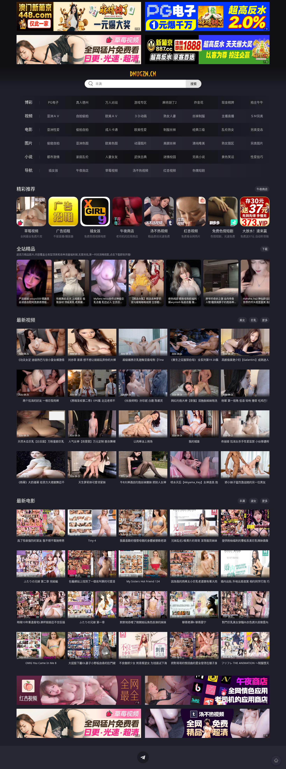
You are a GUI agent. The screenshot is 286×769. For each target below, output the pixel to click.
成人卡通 (111, 130)
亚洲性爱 (53, 130)
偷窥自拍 (53, 143)
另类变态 (257, 130)
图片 (28, 143)
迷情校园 (169, 157)
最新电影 (26, 500)
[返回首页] (276, 760)
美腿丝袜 (169, 143)
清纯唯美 (198, 143)
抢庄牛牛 (257, 102)
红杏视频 (169, 170)
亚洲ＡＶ (53, 116)
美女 (242, 320)
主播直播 (228, 116)
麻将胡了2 (169, 102)
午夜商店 (82, 170)
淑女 (253, 501)
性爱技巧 (257, 157)
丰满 (242, 501)
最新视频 (26, 320)
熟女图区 (228, 143)
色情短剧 (198, 170)
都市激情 (53, 157)
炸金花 (198, 102)
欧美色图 (111, 143)
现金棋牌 (228, 102)
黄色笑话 (228, 157)
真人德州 (82, 102)
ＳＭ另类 (257, 116)
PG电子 (53, 102)
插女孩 (53, 170)
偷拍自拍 (82, 130)
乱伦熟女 (228, 130)
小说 (28, 156)
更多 (265, 320)
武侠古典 (140, 157)
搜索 (193, 84)
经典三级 (198, 130)
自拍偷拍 (82, 116)
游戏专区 (140, 102)
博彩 (28, 102)
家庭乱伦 (82, 157)
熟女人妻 (169, 116)
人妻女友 (111, 157)
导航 (28, 170)
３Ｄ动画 (140, 116)
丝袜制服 (198, 116)
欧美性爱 (140, 130)
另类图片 (257, 143)
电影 (28, 129)
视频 (28, 116)
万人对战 (111, 102)
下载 (265, 249)
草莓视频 (111, 170)
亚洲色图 (82, 143)
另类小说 (198, 157)
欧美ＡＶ (111, 116)
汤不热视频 (140, 170)
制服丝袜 (169, 130)
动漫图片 (140, 143)
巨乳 (253, 320)
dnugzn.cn (143, 74)
